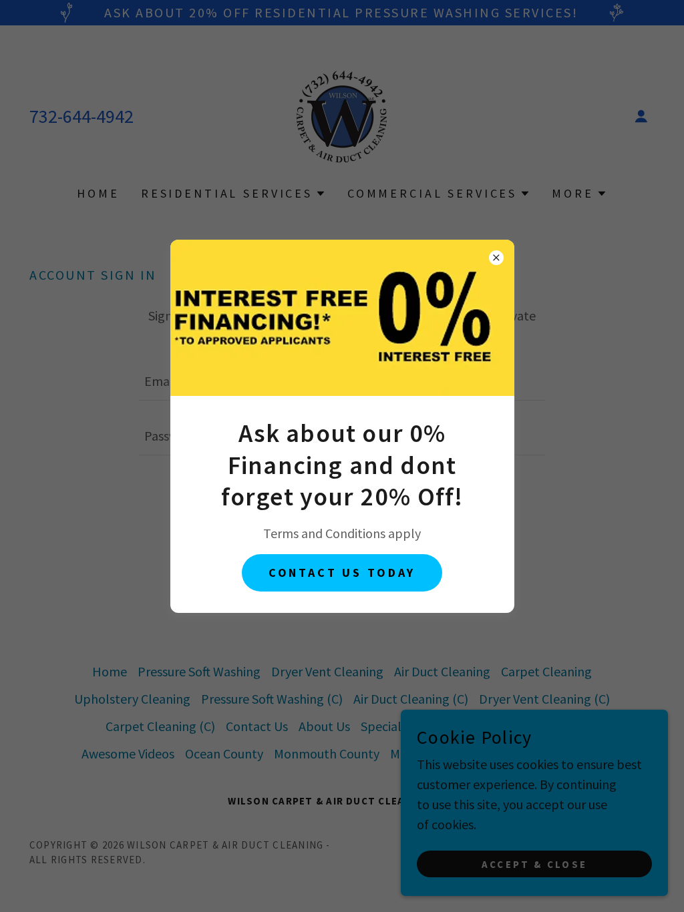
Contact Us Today (342, 572)
